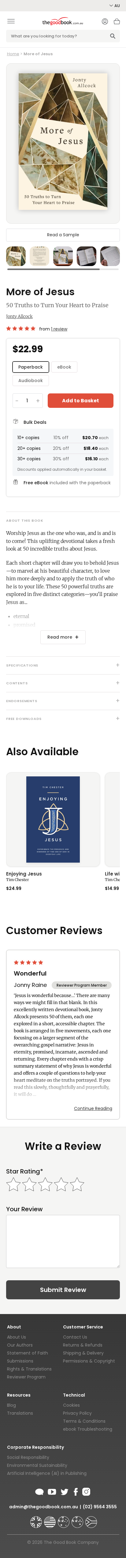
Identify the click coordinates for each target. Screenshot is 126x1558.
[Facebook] (75, 1491)
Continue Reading (93, 1108)
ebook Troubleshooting (87, 1429)
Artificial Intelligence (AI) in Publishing (47, 1473)
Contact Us (75, 1337)
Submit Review (63, 1289)
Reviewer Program (26, 1377)
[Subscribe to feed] (39, 1491)
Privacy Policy (77, 1413)
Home (13, 53)
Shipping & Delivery (83, 1353)
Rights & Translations (29, 1369)
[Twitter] (64, 1491)
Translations (20, 1413)
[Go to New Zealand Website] (78, 1519)
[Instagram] (86, 1491)
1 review (59, 329)
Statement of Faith (27, 1353)
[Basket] (117, 23)
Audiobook (30, 380)
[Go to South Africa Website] (91, 1519)
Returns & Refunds (82, 1345)
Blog (11, 1405)
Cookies (71, 1405)
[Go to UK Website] (36, 1519)
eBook (64, 367)
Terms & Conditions (84, 1421)
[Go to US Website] (50, 1519)
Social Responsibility (28, 1457)
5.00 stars (21, 328)
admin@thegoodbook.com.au (43, 1507)
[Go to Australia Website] (64, 1519)
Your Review (24, 1209)
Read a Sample (63, 235)
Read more (59, 637)
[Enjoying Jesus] (53, 819)
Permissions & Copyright (89, 1361)
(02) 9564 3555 (100, 1507)
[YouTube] (51, 1491)
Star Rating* (24, 1171)
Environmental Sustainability (37, 1465)
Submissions (20, 1361)
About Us (16, 1337)
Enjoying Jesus (24, 874)
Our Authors (20, 1345)
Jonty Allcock (19, 316)
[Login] (105, 22)
